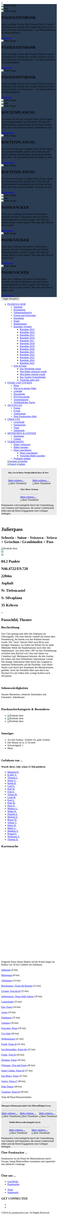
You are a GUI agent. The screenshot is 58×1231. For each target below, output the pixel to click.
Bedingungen (20, 323)
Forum (17, 408)
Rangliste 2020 (27, 349)
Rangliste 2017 (27, 340)
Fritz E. (11, 791)
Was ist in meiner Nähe (25, 388)
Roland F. (12, 833)
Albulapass (6, 980)
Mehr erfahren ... (16, 480)
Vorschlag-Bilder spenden (32, 455)
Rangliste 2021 (27, 352)
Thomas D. (12, 839)
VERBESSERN (15, 441)
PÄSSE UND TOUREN (19, 382)
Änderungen (20, 413)
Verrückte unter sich (29, 380)
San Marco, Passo (10, 1076)
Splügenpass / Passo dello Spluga (17, 996)
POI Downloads (22, 396)
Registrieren (19, 309)
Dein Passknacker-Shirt (25, 416)
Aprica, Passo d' (9, 1081)
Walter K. (12, 811)
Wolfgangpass (8, 1039)
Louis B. (11, 797)
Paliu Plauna (7, 1086)
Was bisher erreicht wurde (32, 374)
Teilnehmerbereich (23, 312)
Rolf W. (11, 789)
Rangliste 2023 (27, 357)
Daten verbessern (22, 444)
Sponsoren (19, 436)
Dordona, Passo (9, 1060)
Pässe (16, 385)
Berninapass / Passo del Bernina (16, 985)
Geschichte (19, 422)
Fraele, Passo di (9, 1044)
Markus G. (12, 808)
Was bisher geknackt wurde (33, 371)
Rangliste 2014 (27, 332)
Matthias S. (12, 831)
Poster (17, 321)
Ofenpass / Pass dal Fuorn (14, 1065)
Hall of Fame (20, 366)
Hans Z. (11, 805)
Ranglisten (19, 318)
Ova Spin (6, 1033)
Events (17, 410)
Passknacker (7, 230)
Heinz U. (11, 780)
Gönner (17, 439)
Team (16, 427)
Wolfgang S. (13, 836)
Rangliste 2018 (27, 343)
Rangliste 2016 (27, 337)
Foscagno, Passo (9, 1028)
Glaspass (5, 1023)
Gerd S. (11, 786)
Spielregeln (19, 430)
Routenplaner (7, 132)
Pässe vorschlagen (22, 450)
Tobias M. (12, 794)
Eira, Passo (6, 1007)
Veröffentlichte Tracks (24, 402)
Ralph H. (11, 783)
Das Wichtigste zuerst (30, 368)
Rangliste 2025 (27, 363)
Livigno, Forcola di (10, 991)
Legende (18, 391)
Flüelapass (6, 1017)
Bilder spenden (21, 447)
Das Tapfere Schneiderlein (33, 377)
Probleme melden (22, 458)
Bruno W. (12, 819)
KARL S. (12, 775)
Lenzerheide (7, 1001)
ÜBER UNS (13, 419)
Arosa (4, 1012)
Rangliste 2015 (27, 335)
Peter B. (11, 803)
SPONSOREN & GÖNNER (21, 433)
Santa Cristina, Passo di (12, 1070)
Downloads (19, 394)
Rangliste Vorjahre (23, 326)
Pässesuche (6, 38)
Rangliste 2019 (27, 346)
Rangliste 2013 (27, 329)
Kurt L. (11, 800)
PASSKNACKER (16, 304)
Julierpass (6, 970)
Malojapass (6, 975)
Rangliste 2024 (27, 360)
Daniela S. (12, 814)
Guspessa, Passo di (10, 1092)
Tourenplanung (21, 399)
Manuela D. (13, 772)
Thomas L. (12, 777)
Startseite (18, 307)
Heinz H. (11, 825)
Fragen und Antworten (25, 315)
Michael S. (12, 817)
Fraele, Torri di (8, 1054)
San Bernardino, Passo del (14, 1049)
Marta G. (11, 828)
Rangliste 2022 (27, 354)
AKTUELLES (14, 405)
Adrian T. (12, 822)
